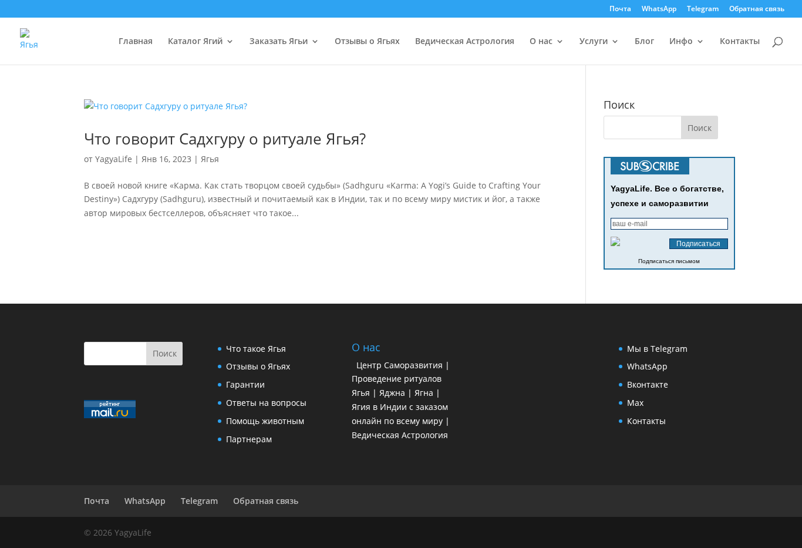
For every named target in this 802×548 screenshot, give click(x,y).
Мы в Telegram (657, 348)
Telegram (703, 9)
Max (635, 402)
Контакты (740, 41)
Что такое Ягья (256, 348)
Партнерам (249, 439)
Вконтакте (647, 384)
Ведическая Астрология (464, 41)
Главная (136, 41)
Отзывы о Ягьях (367, 41)
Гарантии (245, 384)
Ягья (210, 158)
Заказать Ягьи (279, 41)
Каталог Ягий (195, 41)
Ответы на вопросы (266, 402)
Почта (620, 9)
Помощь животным (265, 420)
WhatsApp (659, 9)
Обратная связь (756, 9)
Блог (644, 41)
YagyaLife (113, 158)
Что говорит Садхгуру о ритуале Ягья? (225, 138)
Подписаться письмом (669, 261)
